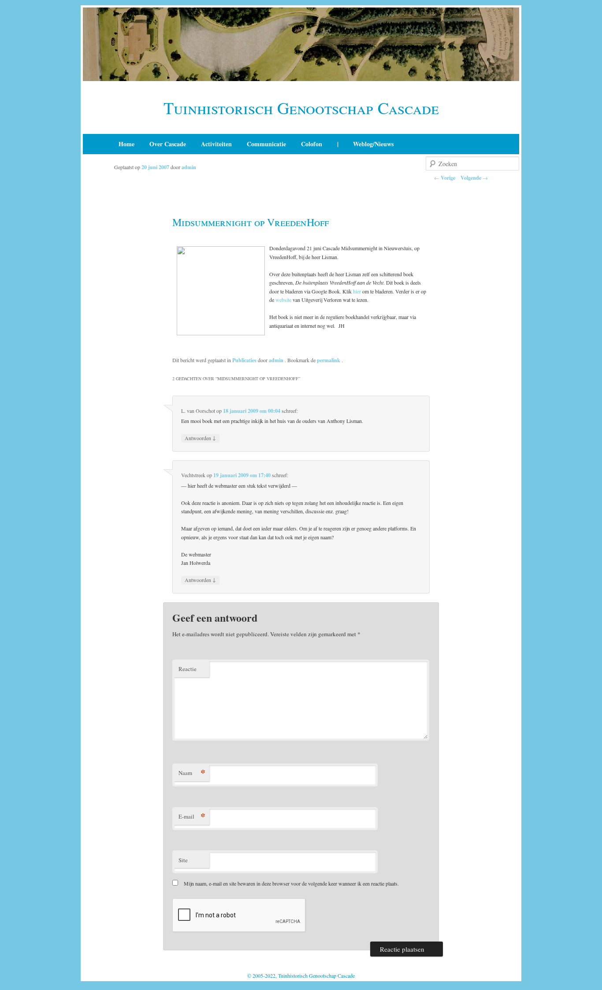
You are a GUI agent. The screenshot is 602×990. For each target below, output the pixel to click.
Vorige (444, 178)
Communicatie (266, 143)
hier (357, 291)
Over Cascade (167, 143)
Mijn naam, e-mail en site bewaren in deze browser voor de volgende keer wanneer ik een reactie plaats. (291, 883)
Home (126, 143)
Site (183, 860)
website (283, 299)
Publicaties (244, 360)
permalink (329, 360)
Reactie (187, 669)
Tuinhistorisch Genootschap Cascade (301, 107)
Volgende (474, 178)
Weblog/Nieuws (373, 143)
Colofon (311, 143)
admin (189, 167)
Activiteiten (216, 143)
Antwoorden (200, 437)
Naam (191, 772)
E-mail (191, 816)
